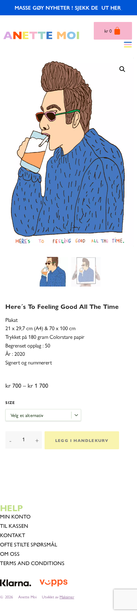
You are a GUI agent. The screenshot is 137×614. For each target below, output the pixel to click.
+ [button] (37, 440)
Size (10, 402)
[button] (122, 69)
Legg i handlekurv (81, 440)
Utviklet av (58, 597)
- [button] (10, 440)
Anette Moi (27, 597)
